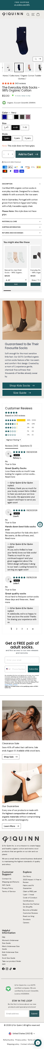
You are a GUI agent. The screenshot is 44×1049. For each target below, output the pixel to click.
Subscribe (33, 669)
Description (7, 184)
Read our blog (28, 916)
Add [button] (15, 284)
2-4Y (6, 127)
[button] (8, 83)
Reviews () (11, 446)
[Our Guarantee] (22, 783)
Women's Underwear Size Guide (10, 941)
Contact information (29, 1044)
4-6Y (15, 127)
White (10, 116)
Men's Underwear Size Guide (11, 947)
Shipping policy (13, 1044)
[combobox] (8, 669)
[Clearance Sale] (22, 720)
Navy (4, 116)
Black (16, 116)
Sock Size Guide (8, 958)
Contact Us (6, 879)
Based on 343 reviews (15, 415)
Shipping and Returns (10, 882)
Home (5, 75)
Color (9, 112)
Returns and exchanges (12, 233)
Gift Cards (6, 885)
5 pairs (28, 138)
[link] (16, 257)
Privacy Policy (8, 685)
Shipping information (11, 227)
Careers (26, 922)
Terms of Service (9, 891)
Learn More (10, 826)
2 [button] (16, 629)
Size (4, 123)
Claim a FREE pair (30, 891)
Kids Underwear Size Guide (10, 953)
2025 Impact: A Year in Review (32, 880)
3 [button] (22, 629)
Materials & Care (9, 221)
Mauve (28, 116)
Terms (15, 685)
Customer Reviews (30, 913)
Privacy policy (21, 1040)
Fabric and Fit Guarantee (28, 886)
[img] (19, 452)
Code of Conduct (30, 898)
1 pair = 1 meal (28, 894)
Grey (22, 116)
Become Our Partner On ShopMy (31, 905)
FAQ (3, 937)
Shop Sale (9, 756)
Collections (14, 75)
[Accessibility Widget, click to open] (40, 524)
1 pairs (6, 138)
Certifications (28, 901)
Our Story (27, 876)
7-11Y (24, 127)
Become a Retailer (30, 910)
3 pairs (17, 138)
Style (5, 134)
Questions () (26, 446)
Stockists (27, 919)
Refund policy (8, 1040)
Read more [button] (10, 477)
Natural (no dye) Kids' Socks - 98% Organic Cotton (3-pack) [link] (13, 271)
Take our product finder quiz (11, 962)
